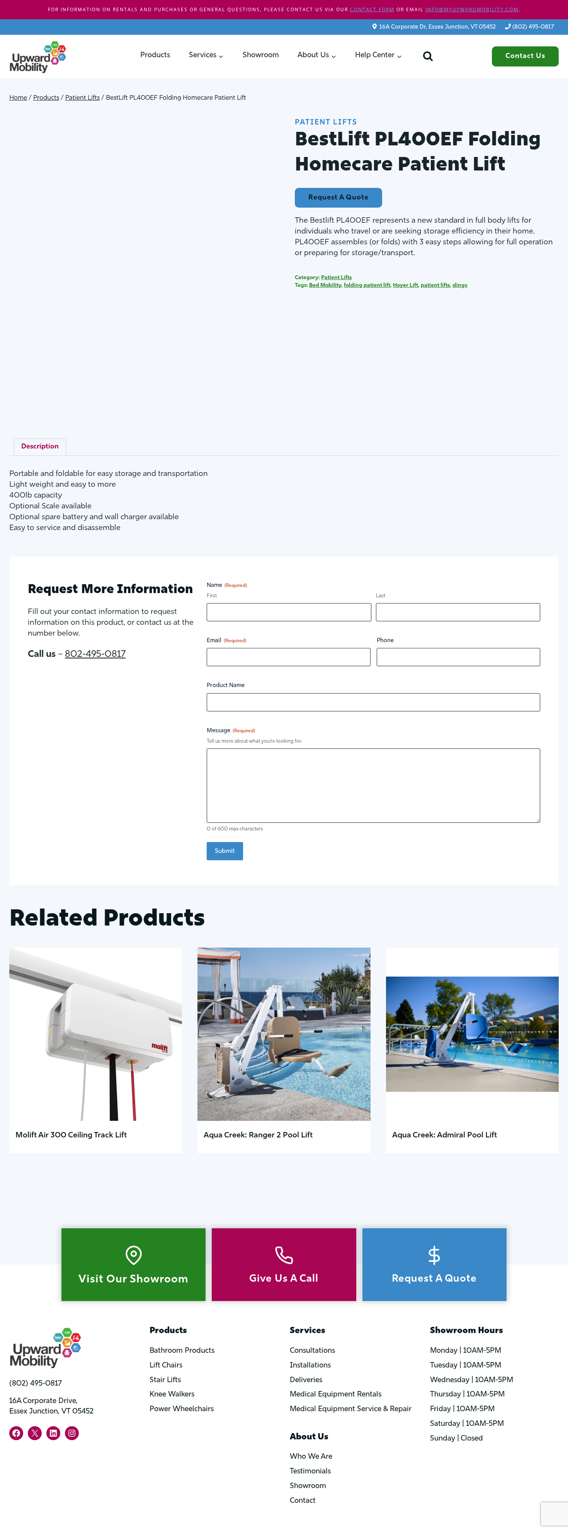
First (212, 595)
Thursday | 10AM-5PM (467, 1394)
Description (40, 446)
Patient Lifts (326, 122)
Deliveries (306, 1380)
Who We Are (311, 1457)
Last (380, 595)
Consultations (312, 1351)
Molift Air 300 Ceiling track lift (71, 1135)
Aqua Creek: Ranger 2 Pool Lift (258, 1135)
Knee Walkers (172, 1394)
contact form (372, 9)
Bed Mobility (325, 285)
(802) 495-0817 (533, 27)
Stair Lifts (165, 1380)
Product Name (226, 686)
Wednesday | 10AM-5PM (471, 1380)
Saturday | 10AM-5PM (467, 1424)
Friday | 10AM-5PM (462, 1409)
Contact (303, 1501)
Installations (310, 1365)
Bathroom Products (182, 1351)
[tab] (40, 447)
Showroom (261, 55)
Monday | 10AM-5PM (465, 1351)
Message (231, 731)
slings (459, 285)
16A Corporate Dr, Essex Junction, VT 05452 (437, 27)
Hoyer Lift (405, 285)
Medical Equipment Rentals (335, 1394)
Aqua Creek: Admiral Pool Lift (444, 1135)
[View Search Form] (428, 56)
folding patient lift (367, 285)
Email (226, 641)
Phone (385, 641)
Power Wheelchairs (182, 1409)
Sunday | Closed (456, 1438)
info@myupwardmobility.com (472, 9)
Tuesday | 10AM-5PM (465, 1365)
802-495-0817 (95, 654)
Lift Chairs (166, 1365)
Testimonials (310, 1471)
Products (155, 55)
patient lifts (435, 285)
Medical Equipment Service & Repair (351, 1409)
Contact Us (525, 56)
